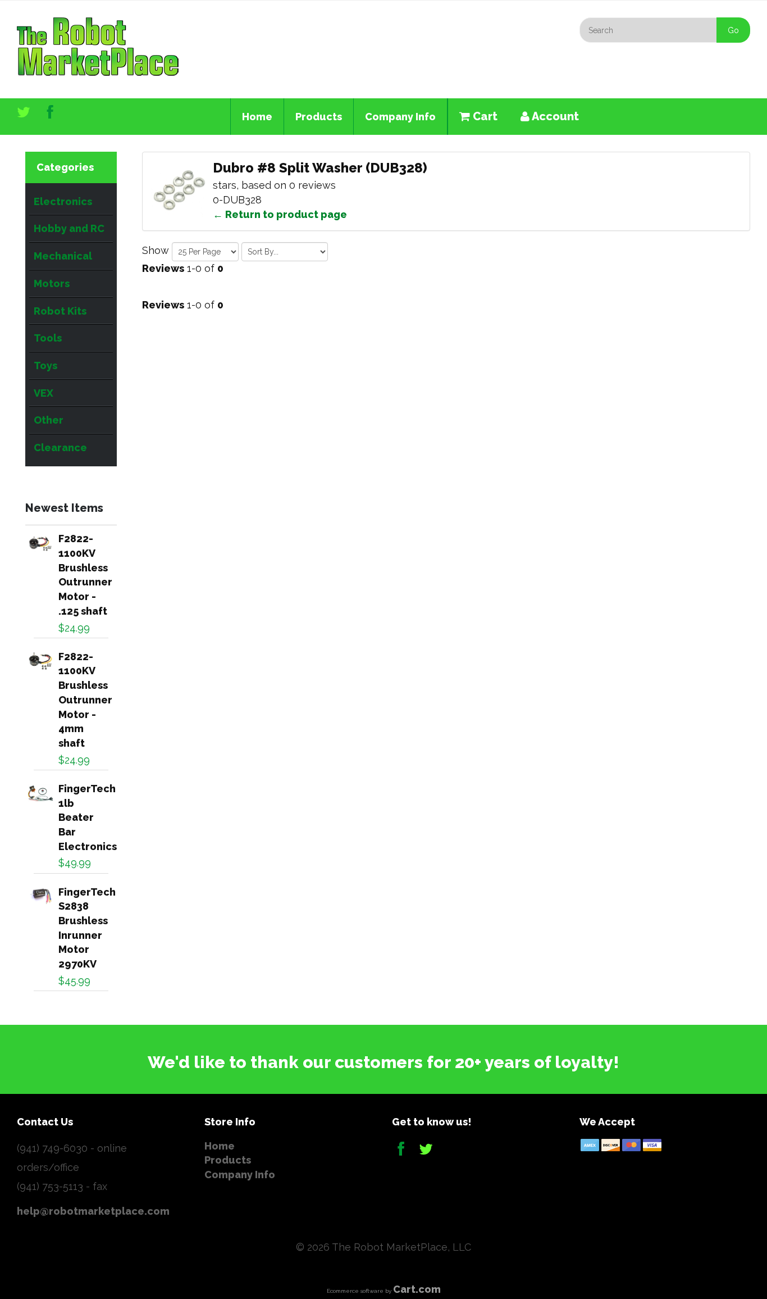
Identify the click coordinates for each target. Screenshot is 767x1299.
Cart (483, 116)
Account (554, 116)
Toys (45, 365)
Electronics (63, 201)
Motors (52, 283)
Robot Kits (60, 311)
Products (318, 116)
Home (257, 116)
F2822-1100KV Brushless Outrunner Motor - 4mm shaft (85, 700)
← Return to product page (280, 214)
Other (48, 420)
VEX (43, 393)
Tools (48, 338)
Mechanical (63, 256)
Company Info (400, 116)
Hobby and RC (69, 228)
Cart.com (417, 1289)
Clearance (60, 447)
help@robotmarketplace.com (93, 1211)
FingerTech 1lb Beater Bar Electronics (87, 817)
